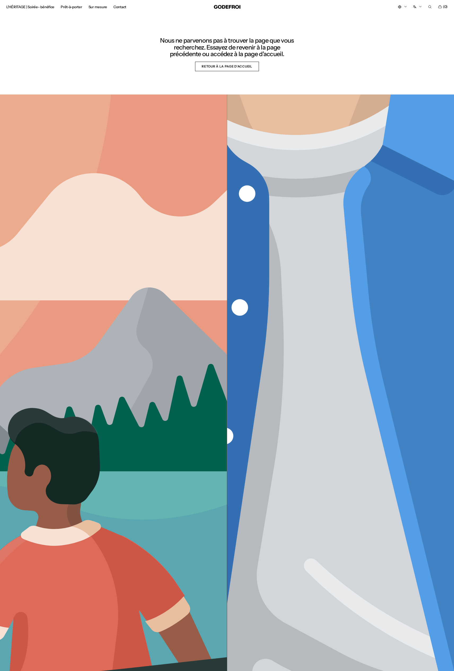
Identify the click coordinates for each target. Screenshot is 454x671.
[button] (430, 6)
